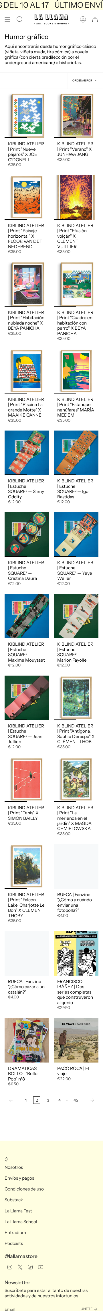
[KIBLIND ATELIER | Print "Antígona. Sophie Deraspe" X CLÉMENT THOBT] (76, 698)
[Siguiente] (89, 1100)
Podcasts (14, 1243)
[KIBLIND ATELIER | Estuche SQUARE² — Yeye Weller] (76, 534)
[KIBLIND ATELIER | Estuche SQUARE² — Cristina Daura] (27, 534)
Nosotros (14, 1167)
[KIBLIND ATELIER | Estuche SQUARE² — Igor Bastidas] (76, 453)
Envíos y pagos (19, 1178)
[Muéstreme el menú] (7, 19)
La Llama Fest (18, 1211)
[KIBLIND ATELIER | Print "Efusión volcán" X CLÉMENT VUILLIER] (76, 197)
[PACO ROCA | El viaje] (76, 1040)
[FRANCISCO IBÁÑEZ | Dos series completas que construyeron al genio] (76, 953)
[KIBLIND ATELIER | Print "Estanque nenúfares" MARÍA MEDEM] (76, 371)
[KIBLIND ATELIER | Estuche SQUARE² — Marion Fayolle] (76, 616)
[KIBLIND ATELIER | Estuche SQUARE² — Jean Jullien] (27, 698)
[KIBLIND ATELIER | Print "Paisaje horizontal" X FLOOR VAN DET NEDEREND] (27, 197)
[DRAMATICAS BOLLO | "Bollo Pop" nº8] (27, 1040)
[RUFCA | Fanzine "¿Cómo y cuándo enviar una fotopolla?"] (76, 866)
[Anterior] (13, 1100)
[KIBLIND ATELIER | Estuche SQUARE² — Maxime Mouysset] (27, 616)
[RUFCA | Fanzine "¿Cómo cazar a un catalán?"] (27, 953)
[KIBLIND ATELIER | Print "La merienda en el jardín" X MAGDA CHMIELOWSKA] (76, 779)
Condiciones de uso (24, 1189)
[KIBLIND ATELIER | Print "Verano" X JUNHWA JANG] (76, 115)
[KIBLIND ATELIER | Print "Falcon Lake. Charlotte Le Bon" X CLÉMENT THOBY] (27, 866)
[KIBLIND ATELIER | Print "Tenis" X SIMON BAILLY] (27, 779)
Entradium (15, 1232)
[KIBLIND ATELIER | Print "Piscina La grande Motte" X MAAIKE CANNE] (27, 371)
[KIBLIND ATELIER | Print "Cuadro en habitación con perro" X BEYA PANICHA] (76, 284)
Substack (14, 1199)
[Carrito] (95, 19)
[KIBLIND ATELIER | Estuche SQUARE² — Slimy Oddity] (27, 453)
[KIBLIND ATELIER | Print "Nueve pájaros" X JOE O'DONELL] (27, 115)
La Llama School (21, 1221)
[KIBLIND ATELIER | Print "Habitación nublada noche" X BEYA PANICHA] (27, 284)
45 (76, 1100)
